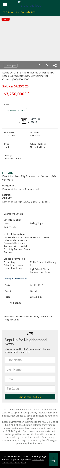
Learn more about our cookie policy (23, 461)
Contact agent (11, 66)
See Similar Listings (15, 110)
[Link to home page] (30, 4)
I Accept (53, 459)
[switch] (39, 65)
